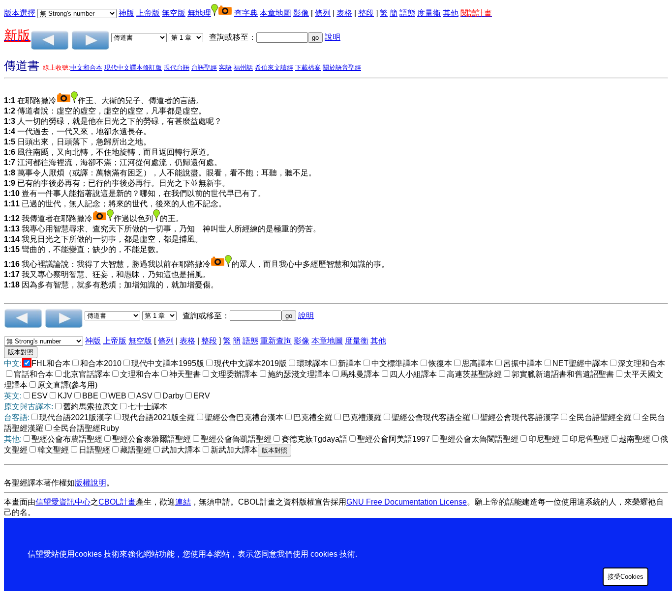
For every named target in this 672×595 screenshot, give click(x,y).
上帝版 (148, 13)
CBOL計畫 (117, 502)
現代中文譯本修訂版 (133, 67)
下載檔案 (308, 67)
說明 (332, 37)
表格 (344, 13)
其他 (450, 13)
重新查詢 (276, 341)
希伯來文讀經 (274, 67)
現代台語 (176, 67)
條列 (323, 13)
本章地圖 (275, 13)
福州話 (243, 67)
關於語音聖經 (342, 67)
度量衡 (429, 13)
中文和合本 (86, 67)
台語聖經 (204, 67)
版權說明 (90, 483)
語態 (407, 13)
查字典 (246, 13)
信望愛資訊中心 (63, 502)
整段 (366, 13)
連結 (183, 502)
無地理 (199, 13)
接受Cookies (625, 576)
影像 (301, 13)
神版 (126, 13)
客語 (225, 67)
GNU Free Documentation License (406, 502)
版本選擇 (19, 13)
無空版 (173, 13)
